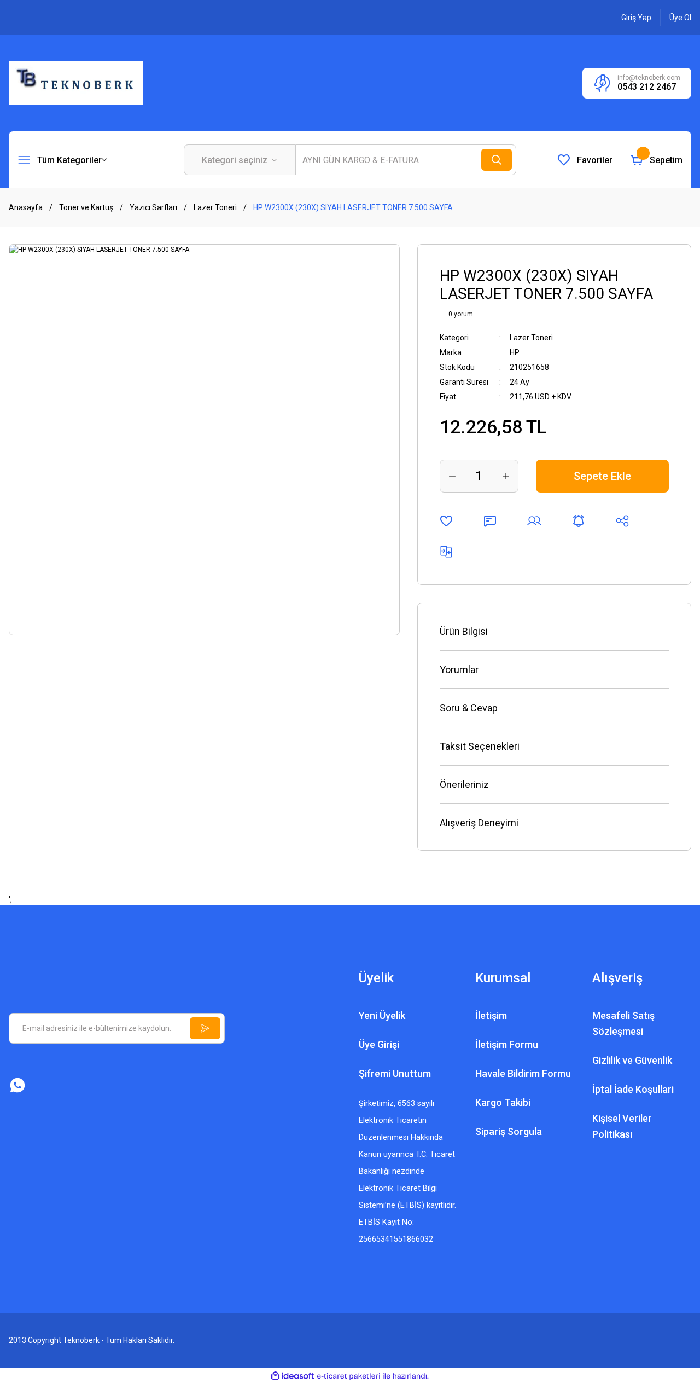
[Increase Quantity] (506, 476)
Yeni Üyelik (382, 1015)
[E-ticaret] (349, 1376)
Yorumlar (459, 669)
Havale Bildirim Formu (523, 1073)
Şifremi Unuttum (395, 1073)
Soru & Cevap (469, 708)
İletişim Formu (506, 1044)
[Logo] (76, 82)
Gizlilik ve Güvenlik (632, 1060)
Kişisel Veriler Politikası (622, 1126)
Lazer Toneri (531, 337)
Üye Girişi (379, 1044)
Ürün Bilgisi (464, 631)
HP (515, 352)
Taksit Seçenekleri (480, 746)
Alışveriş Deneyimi (479, 823)
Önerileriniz (464, 784)
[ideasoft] (292, 1376)
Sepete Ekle (602, 476)
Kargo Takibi (502, 1102)
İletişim (491, 1015)
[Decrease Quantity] (452, 476)
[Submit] (205, 1028)
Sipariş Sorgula (508, 1131)
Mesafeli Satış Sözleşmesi (623, 1023)
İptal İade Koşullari (633, 1089)
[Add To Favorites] (446, 521)
